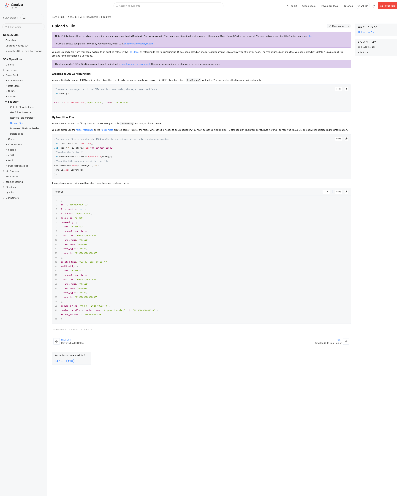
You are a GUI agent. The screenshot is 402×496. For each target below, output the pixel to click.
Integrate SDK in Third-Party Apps (23, 51)
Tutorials (348, 6)
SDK (62, 17)
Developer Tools (329, 6)
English (364, 6)
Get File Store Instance (22, 107)
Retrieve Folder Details (22, 117)
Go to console (387, 5)
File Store (133, 52)
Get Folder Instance (20, 112)
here (311, 36)
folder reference (84, 129)
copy (338, 89)
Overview (10, 40)
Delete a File (16, 133)
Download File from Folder (24, 128)
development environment (135, 64)
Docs (54, 17)
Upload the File (366, 32)
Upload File (16, 123)
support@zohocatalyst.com (138, 43)
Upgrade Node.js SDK (17, 45)
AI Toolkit (292, 6)
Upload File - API (366, 47)
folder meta (107, 129)
